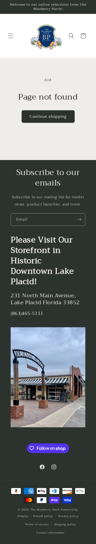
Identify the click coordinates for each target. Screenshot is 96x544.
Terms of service (37, 524)
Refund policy (43, 516)
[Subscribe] (79, 219)
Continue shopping (48, 116)
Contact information (50, 532)
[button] (11, 36)
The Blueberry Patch (45, 509)
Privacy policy (68, 516)
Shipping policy (65, 524)
